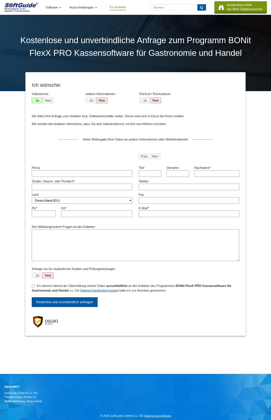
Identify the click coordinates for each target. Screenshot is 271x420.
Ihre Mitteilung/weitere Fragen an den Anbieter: (63, 227)
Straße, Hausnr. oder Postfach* (53, 181)
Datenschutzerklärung (157, 415)
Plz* (34, 208)
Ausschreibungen (81, 7)
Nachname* (202, 167)
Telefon (143, 181)
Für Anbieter (117, 7)
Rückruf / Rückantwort (154, 94)
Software (52, 7)
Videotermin (40, 94)
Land (35, 194)
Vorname (172, 167)
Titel (141, 167)
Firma (36, 167)
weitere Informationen (100, 94)
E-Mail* (144, 208)
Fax (141, 194)
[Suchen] (201, 7)
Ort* (64, 208)
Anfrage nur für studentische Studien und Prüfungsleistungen (73, 269)
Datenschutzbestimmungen (99, 290)
